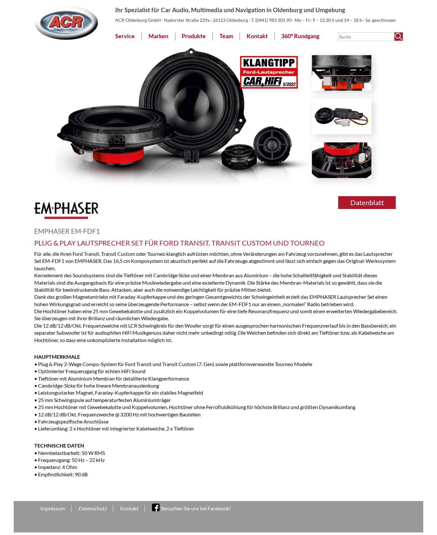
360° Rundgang (300, 36)
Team (226, 36)
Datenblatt (367, 202)
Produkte (194, 36)
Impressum (52, 508)
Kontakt (257, 36)
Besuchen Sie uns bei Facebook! (196, 508)
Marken (158, 36)
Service (125, 36)
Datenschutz (93, 508)
